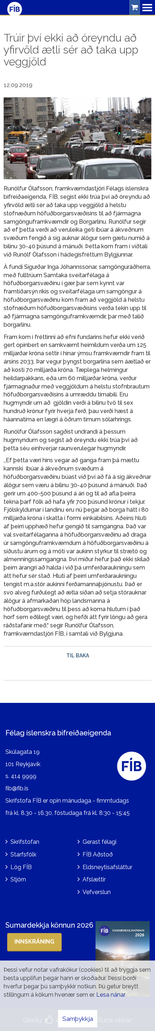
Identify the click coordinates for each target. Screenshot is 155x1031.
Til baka (77, 655)
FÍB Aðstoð (98, 854)
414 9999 (23, 776)
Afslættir (94, 879)
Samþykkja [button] (77, 1018)
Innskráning (34, 941)
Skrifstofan (24, 841)
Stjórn (18, 879)
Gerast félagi (99, 841)
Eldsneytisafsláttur (107, 867)
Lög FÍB (21, 867)
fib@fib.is (16, 788)
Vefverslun (97, 892)
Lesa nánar (110, 994)
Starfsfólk (23, 854)
